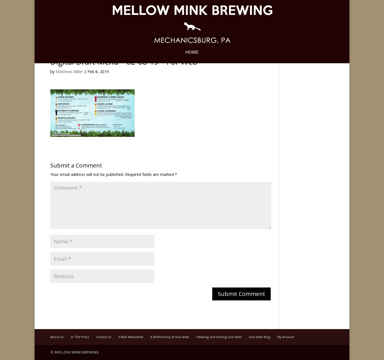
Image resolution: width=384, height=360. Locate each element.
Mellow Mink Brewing (77, 352)
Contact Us (104, 337)
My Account (285, 337)
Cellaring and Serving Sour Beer (219, 337)
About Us (57, 337)
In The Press (80, 337)
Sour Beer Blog (259, 337)
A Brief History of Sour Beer (169, 337)
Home (192, 52)
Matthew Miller (69, 71)
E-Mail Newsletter (131, 337)
